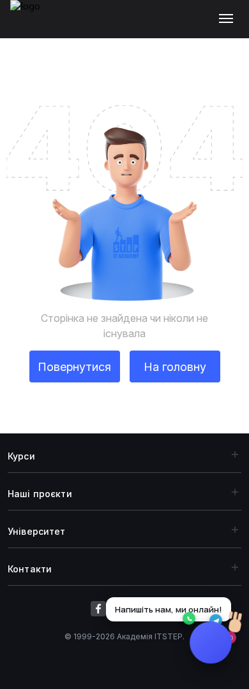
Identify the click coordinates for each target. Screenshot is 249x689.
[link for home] (32, 25)
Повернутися (74, 367)
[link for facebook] (98, 608)
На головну (175, 367)
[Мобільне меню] (229, 19)
